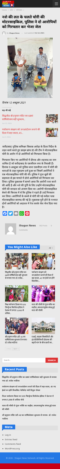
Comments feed (13, 443)
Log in (8, 434)
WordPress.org (12, 448)
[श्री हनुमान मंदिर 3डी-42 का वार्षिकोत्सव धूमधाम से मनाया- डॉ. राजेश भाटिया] (16, 326)
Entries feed (11, 439)
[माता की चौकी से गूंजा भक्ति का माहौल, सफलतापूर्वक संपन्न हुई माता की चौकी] (43, 293)
